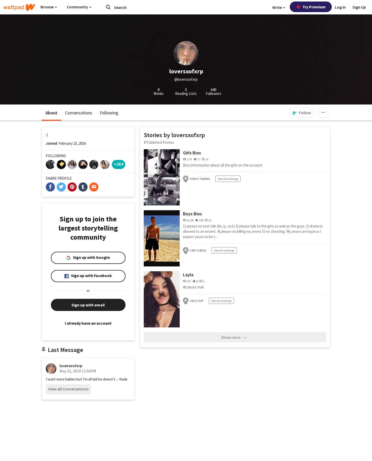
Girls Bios (192, 153)
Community (78, 6)
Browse (47, 6)
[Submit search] (108, 7)
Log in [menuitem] (340, 7)
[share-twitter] (61, 187)
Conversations (78, 113)
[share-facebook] (50, 187)
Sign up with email (88, 304)
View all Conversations (68, 388)
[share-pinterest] (72, 187)
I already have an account (88, 323)
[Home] (19, 7)
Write (277, 7)
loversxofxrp (70, 365)
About (51, 113)
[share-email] (93, 187)
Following (109, 113)
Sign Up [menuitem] (359, 7)
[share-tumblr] (83, 187)
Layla (188, 275)
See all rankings (228, 179)
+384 (118, 164)
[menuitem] (301, 113)
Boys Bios (192, 214)
